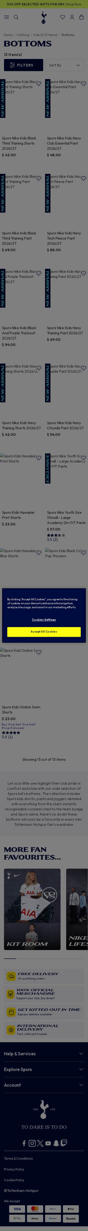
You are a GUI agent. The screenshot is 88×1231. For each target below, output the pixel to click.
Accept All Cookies (44, 632)
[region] (44, 615)
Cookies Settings (44, 620)
